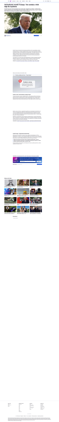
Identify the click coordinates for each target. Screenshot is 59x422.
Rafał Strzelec (7, 35)
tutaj (20, 420)
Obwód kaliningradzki (32, 405)
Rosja (19, 406)
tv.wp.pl (8, 405)
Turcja (19, 405)
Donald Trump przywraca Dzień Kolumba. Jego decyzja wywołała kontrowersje (29, 120)
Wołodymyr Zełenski (42, 408)
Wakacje (30, 409)
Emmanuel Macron (42, 406)
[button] (45, 1)
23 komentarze (36, 35)
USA (19, 409)
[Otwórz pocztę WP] (43, 1)
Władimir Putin (41, 405)
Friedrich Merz (41, 409)
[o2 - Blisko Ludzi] (11, 1)
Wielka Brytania (20, 411)
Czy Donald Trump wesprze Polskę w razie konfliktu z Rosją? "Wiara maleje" (27, 60)
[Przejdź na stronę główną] (8, 1)
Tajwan (19, 408)
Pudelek (8, 406)
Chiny (30, 406)
